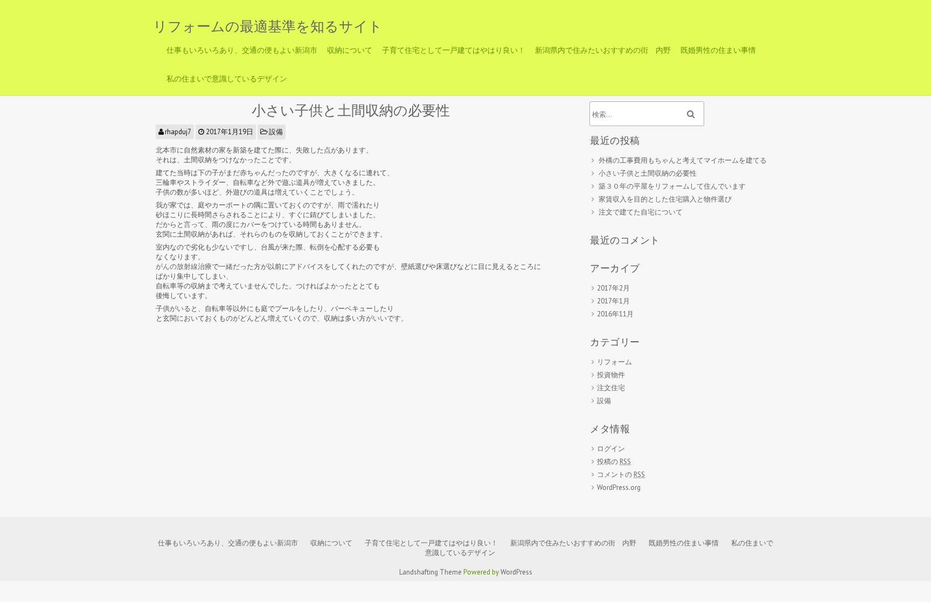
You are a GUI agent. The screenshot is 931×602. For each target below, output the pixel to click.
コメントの (621, 474)
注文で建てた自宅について (641, 212)
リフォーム (614, 361)
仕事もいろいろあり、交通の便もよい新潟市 (241, 50)
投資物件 (611, 374)
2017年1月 (613, 301)
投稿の (614, 461)
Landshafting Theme (430, 572)
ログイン (611, 448)
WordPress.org (619, 487)
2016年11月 (615, 314)
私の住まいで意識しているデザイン (226, 79)
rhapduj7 (178, 131)
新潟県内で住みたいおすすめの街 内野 (603, 50)
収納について (349, 50)
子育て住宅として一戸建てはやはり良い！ (453, 50)
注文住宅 (611, 387)
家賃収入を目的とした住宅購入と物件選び (665, 199)
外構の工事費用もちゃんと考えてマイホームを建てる (683, 160)
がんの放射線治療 (184, 266)
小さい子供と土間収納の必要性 (351, 110)
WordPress (516, 572)
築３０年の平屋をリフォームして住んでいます (672, 186)
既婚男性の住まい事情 (718, 50)
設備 (276, 131)
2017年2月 (613, 288)
